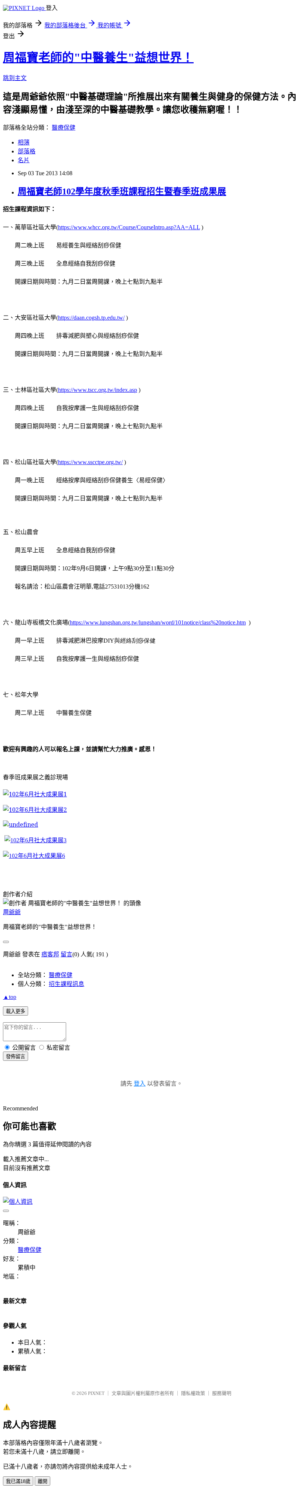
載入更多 (15, 1011)
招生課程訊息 (66, 984)
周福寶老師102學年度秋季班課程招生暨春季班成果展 (122, 191)
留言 (66, 954)
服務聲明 (221, 1393)
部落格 (26, 151)
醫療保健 (63, 127)
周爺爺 (12, 912)
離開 (42, 1481)
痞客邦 (50, 954)
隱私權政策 (193, 1393)
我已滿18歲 (18, 1481)
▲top (9, 997)
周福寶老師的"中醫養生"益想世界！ (98, 57)
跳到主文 (15, 78)
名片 (24, 160)
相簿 (24, 142)
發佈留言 (15, 1056)
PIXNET (96, 1393)
